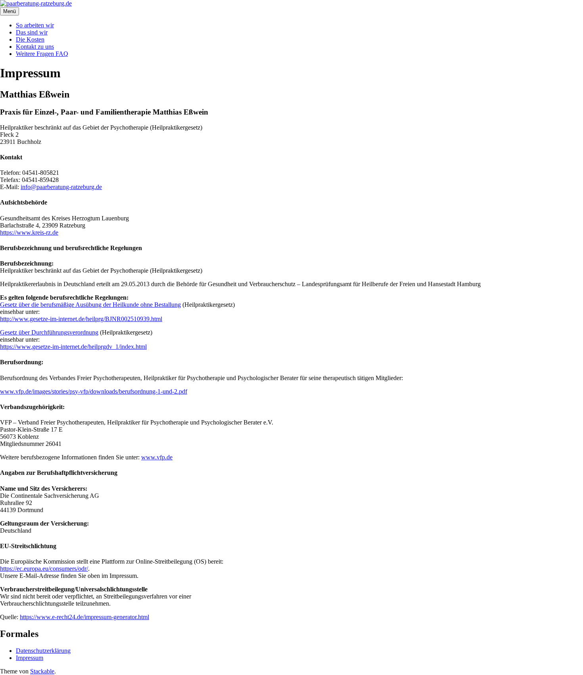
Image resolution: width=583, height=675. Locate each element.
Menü (9, 11)
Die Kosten (30, 39)
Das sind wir (32, 32)
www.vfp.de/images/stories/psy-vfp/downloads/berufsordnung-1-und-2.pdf (93, 391)
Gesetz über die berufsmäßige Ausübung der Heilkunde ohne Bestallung (90, 304)
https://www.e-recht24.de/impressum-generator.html (84, 617)
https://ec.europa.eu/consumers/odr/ (44, 568)
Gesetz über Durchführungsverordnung (49, 332)
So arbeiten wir (35, 25)
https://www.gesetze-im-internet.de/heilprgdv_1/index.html (73, 346)
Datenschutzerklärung (43, 650)
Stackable (42, 671)
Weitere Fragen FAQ (42, 53)
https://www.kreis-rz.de (29, 232)
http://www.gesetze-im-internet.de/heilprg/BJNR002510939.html (81, 319)
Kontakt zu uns (35, 46)
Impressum (29, 657)
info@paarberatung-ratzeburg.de (61, 187)
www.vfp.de (157, 457)
